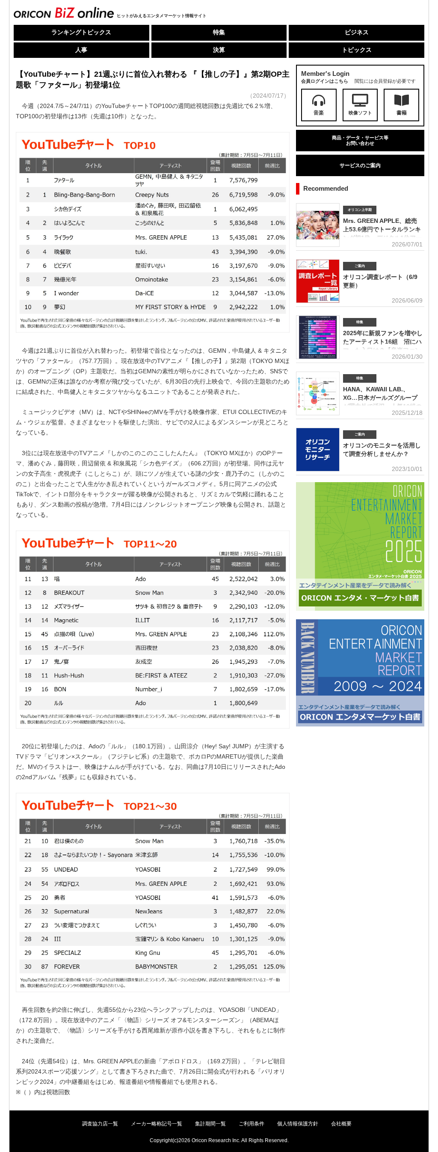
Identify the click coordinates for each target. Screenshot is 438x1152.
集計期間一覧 (210, 1124)
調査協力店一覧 (100, 1124)
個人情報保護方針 (297, 1124)
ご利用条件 (251, 1124)
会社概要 (341, 1124)
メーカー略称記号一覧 (156, 1124)
